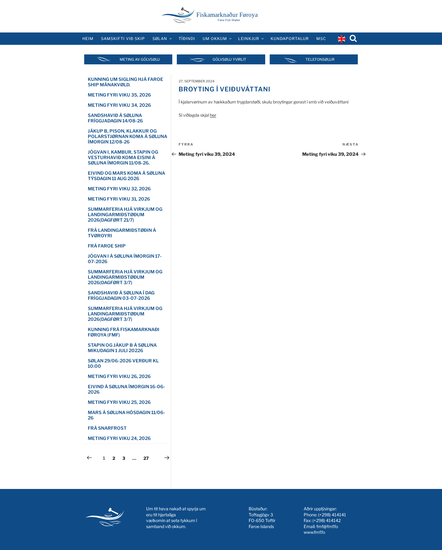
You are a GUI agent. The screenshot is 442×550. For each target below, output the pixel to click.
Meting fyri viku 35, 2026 (119, 95)
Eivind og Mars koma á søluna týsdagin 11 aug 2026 (126, 176)
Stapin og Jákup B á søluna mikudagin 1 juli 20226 (122, 348)
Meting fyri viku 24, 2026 (119, 438)
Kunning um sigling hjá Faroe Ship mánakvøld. (125, 82)
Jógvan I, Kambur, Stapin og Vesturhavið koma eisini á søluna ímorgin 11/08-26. (123, 157)
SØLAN (159, 38)
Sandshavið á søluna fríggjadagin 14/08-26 (115, 118)
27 (147, 458)
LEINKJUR (248, 38)
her (213, 115)
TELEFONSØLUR (319, 59)
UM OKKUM (215, 38)
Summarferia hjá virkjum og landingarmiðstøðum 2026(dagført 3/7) (125, 277)
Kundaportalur (290, 38)
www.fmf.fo (314, 532)
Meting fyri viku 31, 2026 (119, 199)
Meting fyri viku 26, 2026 (119, 376)
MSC (321, 38)
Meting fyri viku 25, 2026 (119, 402)
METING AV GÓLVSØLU (140, 59)
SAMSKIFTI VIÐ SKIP (123, 38)
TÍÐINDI (187, 38)
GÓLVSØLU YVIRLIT (229, 59)
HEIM (88, 38)
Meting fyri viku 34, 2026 (119, 105)
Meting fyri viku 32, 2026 (119, 189)
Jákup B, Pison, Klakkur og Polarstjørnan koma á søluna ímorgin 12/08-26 (127, 136)
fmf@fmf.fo (327, 526)
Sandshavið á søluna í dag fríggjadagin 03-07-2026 (121, 295)
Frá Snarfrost (107, 428)
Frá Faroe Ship (107, 246)
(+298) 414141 (332, 514)
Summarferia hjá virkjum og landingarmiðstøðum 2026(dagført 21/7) (125, 215)
